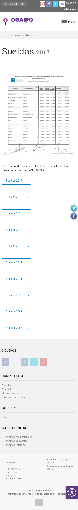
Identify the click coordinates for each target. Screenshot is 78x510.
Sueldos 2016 (14, 197)
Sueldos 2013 (14, 246)
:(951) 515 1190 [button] (13, 4)
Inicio (6, 35)
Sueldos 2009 (14, 311)
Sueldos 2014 (14, 229)
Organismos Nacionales (14, 441)
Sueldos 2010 (14, 295)
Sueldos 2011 (14, 278)
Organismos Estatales (14, 445)
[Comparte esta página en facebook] (74, 216)
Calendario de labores (13, 397)
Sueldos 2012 (14, 262)
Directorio (7, 389)
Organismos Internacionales (17, 437)
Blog (4, 417)
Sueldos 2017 (14, 180)
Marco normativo (11, 393)
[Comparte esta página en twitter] (74, 208)
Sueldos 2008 (14, 327)
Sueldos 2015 (14, 213)
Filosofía (6, 385)
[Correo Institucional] (62, 4)
